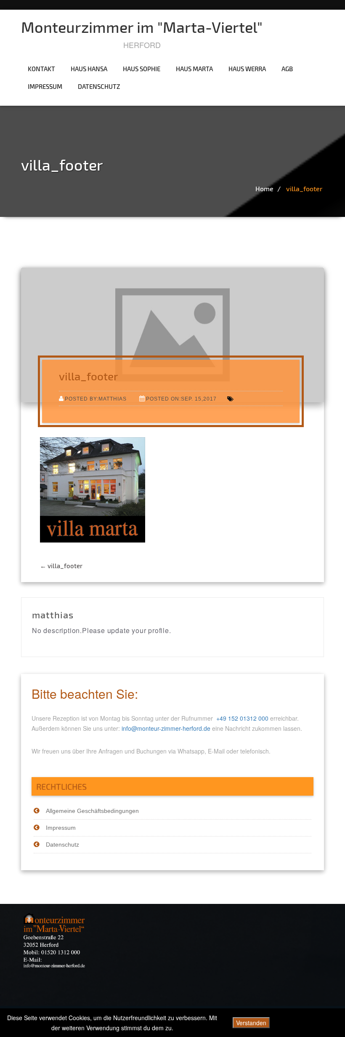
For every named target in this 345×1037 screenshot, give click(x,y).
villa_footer (304, 188)
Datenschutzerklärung (311, 1022)
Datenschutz (99, 86)
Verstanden (251, 1022)
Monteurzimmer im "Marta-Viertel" (142, 27)
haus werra (247, 68)
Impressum (45, 86)
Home (264, 188)
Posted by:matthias (96, 399)
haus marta (194, 68)
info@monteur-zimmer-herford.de (166, 728)
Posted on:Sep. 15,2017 (181, 399)
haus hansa (89, 68)
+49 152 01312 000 (242, 718)
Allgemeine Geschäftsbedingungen (92, 810)
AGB (287, 68)
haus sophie (141, 68)
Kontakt (41, 68)
